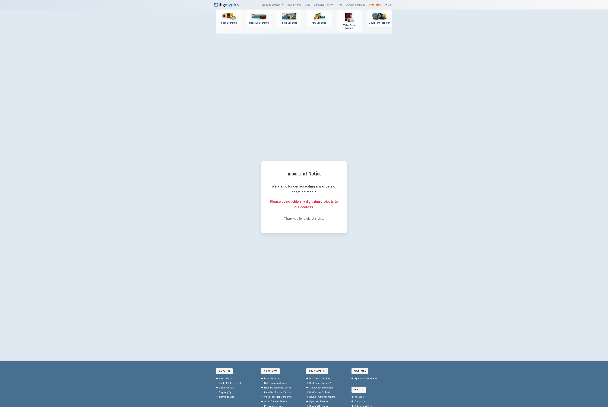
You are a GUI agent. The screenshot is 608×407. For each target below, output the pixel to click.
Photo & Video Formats (230, 383)
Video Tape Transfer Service (278, 397)
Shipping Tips (226, 392)
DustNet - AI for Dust (319, 392)
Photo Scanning (272, 378)
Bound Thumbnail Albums (322, 397)
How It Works (294, 4)
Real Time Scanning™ (320, 383)
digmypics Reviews (324, 4)
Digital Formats (226, 387)
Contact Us (360, 401)
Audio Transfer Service (275, 401)
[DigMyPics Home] (226, 5)
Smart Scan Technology (321, 387)
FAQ (339, 4)
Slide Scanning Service (275, 383)
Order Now (375, 4)
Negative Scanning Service (277, 387)
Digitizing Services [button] (271, 4)
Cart (390, 4)
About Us (359, 397)
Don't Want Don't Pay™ (320, 378)
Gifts (307, 4)
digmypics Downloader (366, 378)
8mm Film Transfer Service (277, 392)
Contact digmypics (355, 4)
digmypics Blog (226, 397)
